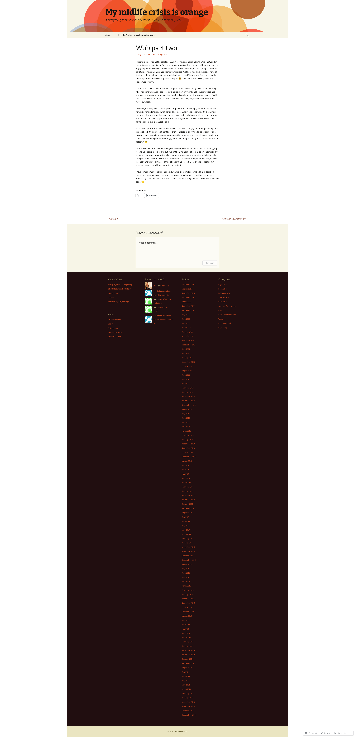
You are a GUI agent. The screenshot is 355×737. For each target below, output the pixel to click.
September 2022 (189, 310)
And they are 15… (162, 295)
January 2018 (187, 491)
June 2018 (186, 469)
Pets (220, 310)
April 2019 (186, 426)
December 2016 (188, 547)
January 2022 (187, 332)
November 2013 (188, 706)
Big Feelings (223, 284)
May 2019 (185, 422)
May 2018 (185, 474)
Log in (110, 324)
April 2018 (186, 478)
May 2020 (185, 379)
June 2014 (186, 676)
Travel (220, 319)
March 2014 (186, 689)
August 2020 (187, 370)
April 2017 (186, 530)
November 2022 (188, 306)
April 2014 (186, 685)
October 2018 (187, 452)
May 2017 (185, 525)
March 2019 (186, 431)
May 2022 (185, 323)
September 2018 (189, 456)
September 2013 (189, 715)
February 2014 (187, 693)
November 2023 (188, 293)
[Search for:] (247, 35)
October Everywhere (227, 306)
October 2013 (187, 710)
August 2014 (187, 667)
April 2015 (186, 633)
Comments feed (115, 332)
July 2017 (185, 517)
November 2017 (188, 499)
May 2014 (185, 680)
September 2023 (189, 297)
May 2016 (185, 577)
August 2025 (187, 289)
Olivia (155, 285)
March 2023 (186, 301)
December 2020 (188, 362)
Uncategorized (161, 54)
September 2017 (189, 508)
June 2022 (186, 319)
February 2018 (187, 487)
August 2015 (187, 616)
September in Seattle (227, 314)
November (222, 301)
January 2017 (187, 543)
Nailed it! (112, 218)
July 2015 (185, 620)
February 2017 (187, 538)
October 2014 (187, 659)
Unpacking (222, 327)
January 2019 (187, 439)
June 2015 (186, 624)
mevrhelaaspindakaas (162, 291)
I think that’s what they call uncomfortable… (136, 35)
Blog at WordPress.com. (177, 731)
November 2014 (188, 654)
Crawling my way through (118, 301)
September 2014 (189, 663)
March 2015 (186, 637)
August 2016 (187, 564)
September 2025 (189, 284)
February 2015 (187, 642)
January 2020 (187, 392)
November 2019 (188, 400)
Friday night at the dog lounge (120, 284)
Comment (209, 263)
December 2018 (188, 444)
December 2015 (188, 598)
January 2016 (187, 594)
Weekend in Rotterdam (235, 218)
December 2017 (188, 495)
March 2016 (186, 586)
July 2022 (185, 314)
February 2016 (187, 590)
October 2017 (187, 504)
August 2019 (187, 409)
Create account (114, 319)
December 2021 (188, 336)
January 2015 (187, 646)
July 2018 (185, 465)
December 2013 (188, 702)
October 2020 (187, 366)
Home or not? (113, 293)
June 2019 (186, 418)
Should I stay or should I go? (119, 289)
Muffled (111, 297)
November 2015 (188, 603)
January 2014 (187, 697)
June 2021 (186, 349)
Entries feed (113, 328)
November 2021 (188, 340)
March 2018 (186, 482)
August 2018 (187, 461)
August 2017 (187, 512)
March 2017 (186, 534)
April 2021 (186, 353)
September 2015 (189, 611)
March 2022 (186, 327)
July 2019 (185, 413)
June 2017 (186, 521)
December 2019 (188, 396)
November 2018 (188, 448)
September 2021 (189, 345)
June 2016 (186, 573)
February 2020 (187, 388)
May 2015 (185, 629)
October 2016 (187, 555)
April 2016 (186, 581)
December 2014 (188, 650)
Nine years (164, 285)
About (108, 35)
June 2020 (186, 375)
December (222, 289)
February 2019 (187, 435)
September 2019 (189, 405)
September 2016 (189, 560)
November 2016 (188, 551)
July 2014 (185, 672)
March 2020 (186, 383)
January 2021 (187, 357)
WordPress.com (114, 336)
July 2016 (185, 568)
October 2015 (187, 607)
